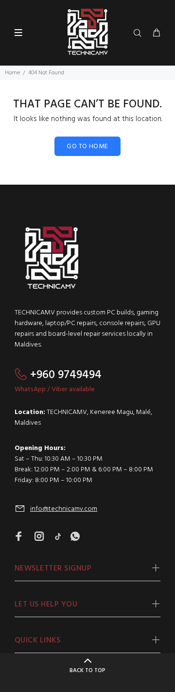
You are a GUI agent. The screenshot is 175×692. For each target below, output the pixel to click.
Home (12, 73)
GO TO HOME (87, 146)
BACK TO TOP (87, 670)
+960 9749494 (66, 375)
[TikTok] (58, 537)
